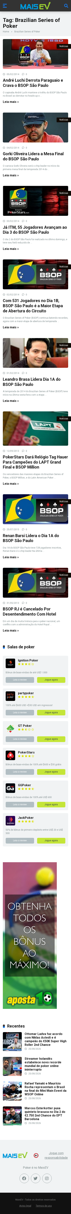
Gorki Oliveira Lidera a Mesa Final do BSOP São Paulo (33, 156)
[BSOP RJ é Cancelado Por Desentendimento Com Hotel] (35, 583)
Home (6, 31)
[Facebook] (24, 1178)
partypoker (26, 693)
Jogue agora (51, 679)
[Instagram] (47, 1178)
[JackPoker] (10, 824)
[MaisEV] (35, 5)
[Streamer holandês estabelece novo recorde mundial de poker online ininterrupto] (12, 1075)
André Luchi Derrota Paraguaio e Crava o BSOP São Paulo (33, 83)
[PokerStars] (10, 759)
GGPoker (24, 785)
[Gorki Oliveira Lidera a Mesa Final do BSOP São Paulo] (35, 127)
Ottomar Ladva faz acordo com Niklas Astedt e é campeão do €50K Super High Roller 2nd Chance (45, 1039)
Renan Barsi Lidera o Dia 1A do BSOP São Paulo (31, 538)
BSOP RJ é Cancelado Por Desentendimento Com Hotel (29, 612)
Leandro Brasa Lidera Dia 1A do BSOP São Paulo (32, 382)
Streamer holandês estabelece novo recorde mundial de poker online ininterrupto (43, 1064)
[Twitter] (35, 1178)
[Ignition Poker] (10, 667)
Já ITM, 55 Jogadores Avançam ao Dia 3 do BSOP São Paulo (35, 230)
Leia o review (20, 679)
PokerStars (26, 752)
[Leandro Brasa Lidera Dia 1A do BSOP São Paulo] (35, 353)
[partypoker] (10, 700)
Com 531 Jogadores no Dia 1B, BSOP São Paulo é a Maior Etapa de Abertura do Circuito (33, 305)
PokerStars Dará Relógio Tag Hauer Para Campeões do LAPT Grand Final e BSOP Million (35, 462)
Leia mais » (11, 102)
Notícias (63, 46)
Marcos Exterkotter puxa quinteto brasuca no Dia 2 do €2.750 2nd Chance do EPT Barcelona (45, 1113)
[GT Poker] (10, 732)
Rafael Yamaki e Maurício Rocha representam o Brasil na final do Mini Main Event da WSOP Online (45, 1089)
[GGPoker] (10, 792)
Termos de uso (44, 1205)
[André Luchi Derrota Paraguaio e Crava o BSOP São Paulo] (35, 54)
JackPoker (26, 818)
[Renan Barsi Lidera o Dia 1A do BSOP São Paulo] (35, 509)
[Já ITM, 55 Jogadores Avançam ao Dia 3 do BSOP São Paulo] (35, 201)
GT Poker (25, 726)
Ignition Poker (28, 660)
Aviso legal (25, 1205)
